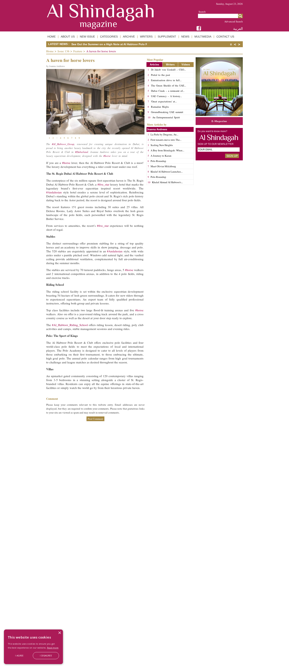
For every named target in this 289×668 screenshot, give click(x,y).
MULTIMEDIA (202, 36)
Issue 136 (63, 51)
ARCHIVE (129, 36)
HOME (51, 36)
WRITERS (146, 36)
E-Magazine (219, 121)
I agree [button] (19, 655)
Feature (77, 51)
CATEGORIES (109, 36)
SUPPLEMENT (167, 36)
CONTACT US (225, 36)
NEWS (185, 36)
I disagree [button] (46, 655)
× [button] (59, 632)
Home (50, 51)
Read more (53, 647)
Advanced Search (233, 21)
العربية (238, 28)
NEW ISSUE (87, 36)
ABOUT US (68, 36)
